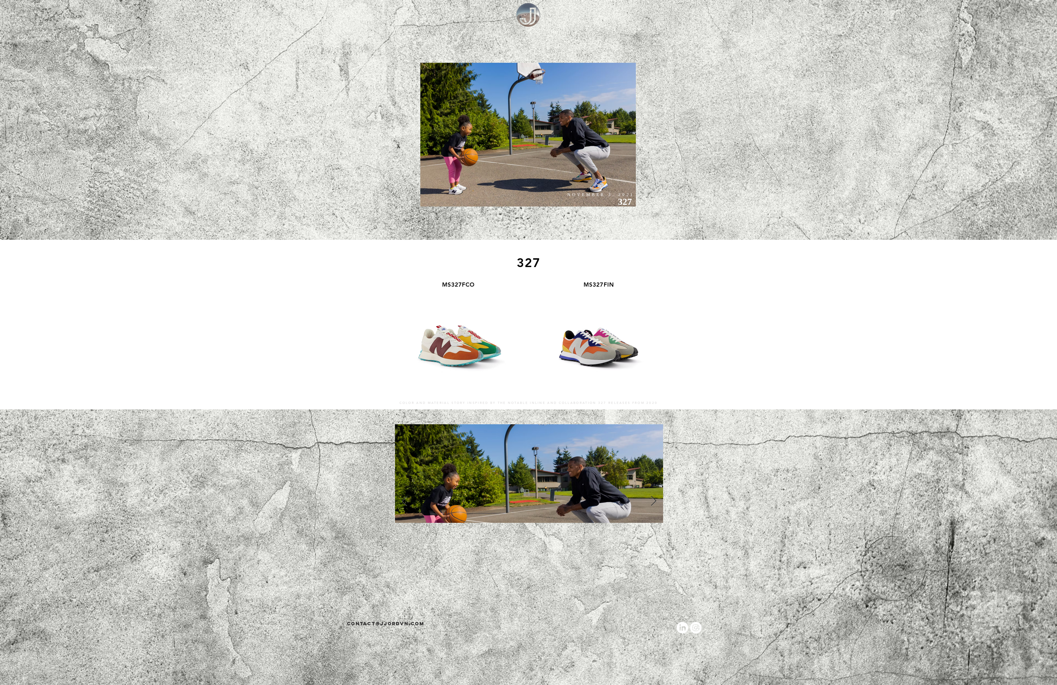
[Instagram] (696, 628)
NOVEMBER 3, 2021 (600, 194)
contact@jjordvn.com (385, 624)
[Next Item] (653, 501)
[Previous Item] (404, 501)
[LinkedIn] (682, 628)
